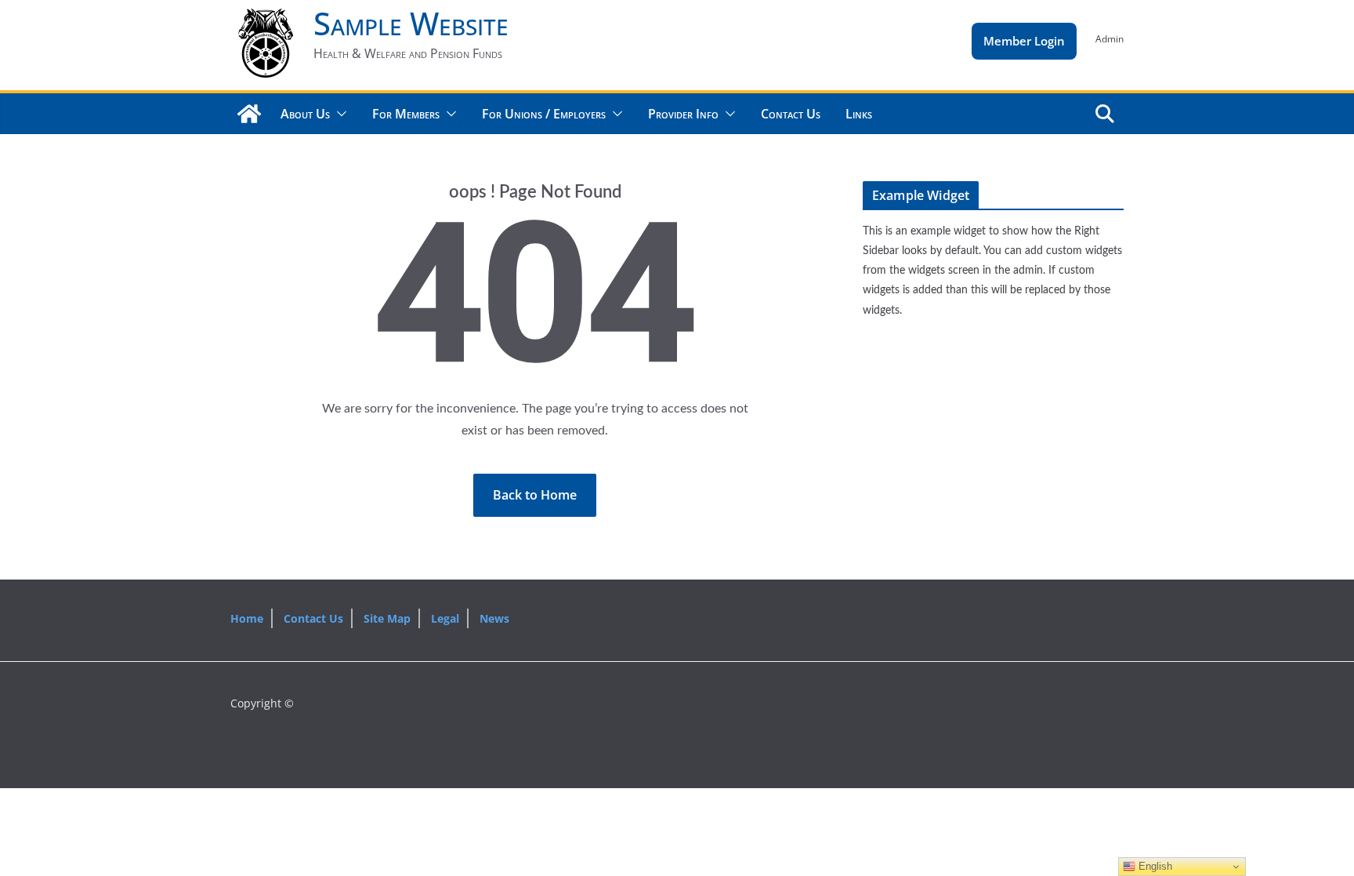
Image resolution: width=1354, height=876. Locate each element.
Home (246, 618)
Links (858, 113)
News (494, 618)
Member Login (1024, 41)
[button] (338, 113)
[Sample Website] (249, 114)
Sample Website (411, 23)
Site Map (387, 618)
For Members (406, 113)
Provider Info (683, 113)
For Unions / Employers (544, 113)
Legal (445, 618)
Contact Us (790, 113)
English (1153, 866)
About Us (305, 113)
